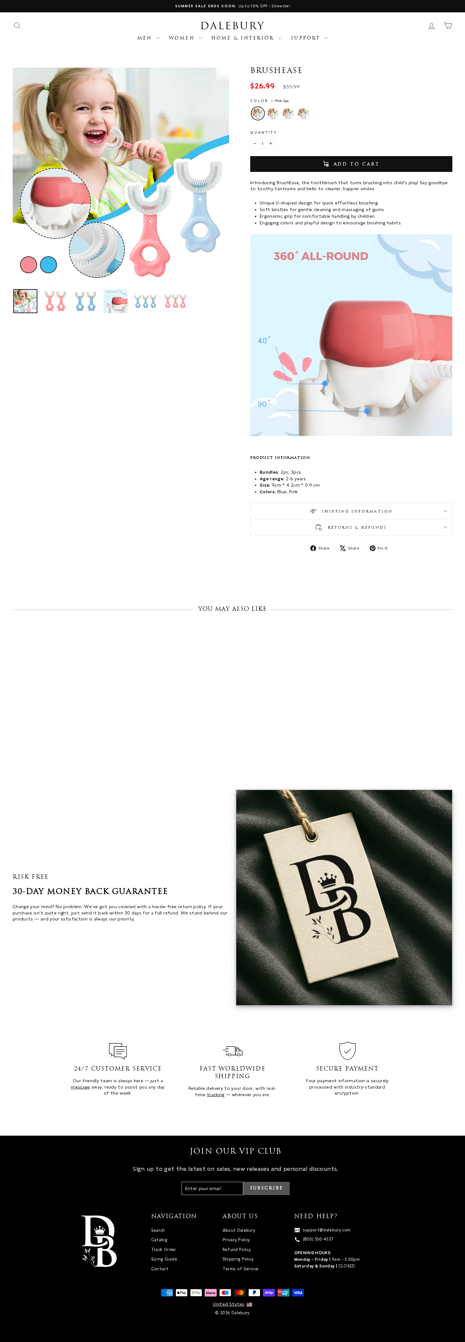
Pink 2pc (257, 113)
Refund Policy (237, 1249)
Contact (159, 1268)
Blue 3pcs (303, 113)
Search (158, 1230)
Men (146, 38)
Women (183, 38)
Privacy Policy (236, 1239)
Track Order (163, 1249)
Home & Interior (243, 38)
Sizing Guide (164, 1259)
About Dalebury (239, 1230)
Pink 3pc (273, 113)
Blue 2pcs (288, 113)
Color (269, 101)
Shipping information (356, 511)
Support (307, 38)
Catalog (159, 1239)
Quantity (263, 132)
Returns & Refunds (356, 528)
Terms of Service (241, 1268)
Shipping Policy (238, 1259)
